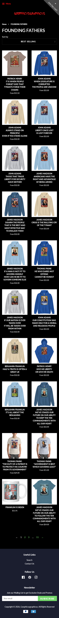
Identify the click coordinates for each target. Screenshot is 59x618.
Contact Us (29, 564)
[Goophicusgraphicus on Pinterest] (29, 578)
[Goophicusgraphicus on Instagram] (35, 578)
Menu (8, 3)
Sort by (5, 37)
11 (37, 537)
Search (29, 560)
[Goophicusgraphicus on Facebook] (23, 578)
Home (4, 24)
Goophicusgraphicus (29, 607)
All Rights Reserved (46, 607)
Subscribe (47, 598)
